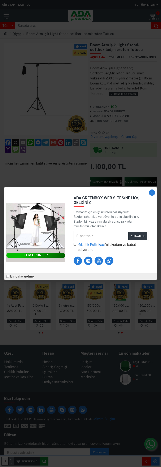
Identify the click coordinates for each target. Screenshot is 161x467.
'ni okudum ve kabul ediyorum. (107, 247)
